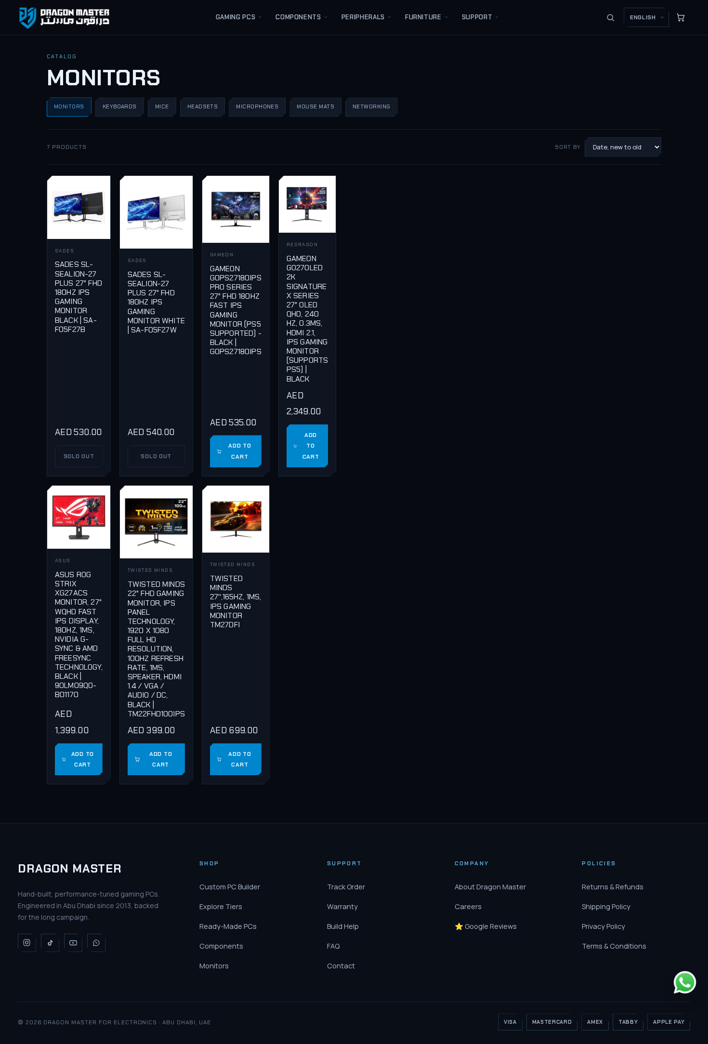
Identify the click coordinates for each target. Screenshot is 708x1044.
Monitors (69, 106)
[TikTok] (50, 943)
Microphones (257, 106)
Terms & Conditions (614, 946)
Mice (162, 106)
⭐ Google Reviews (486, 926)
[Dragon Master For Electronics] (66, 17)
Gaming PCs (236, 17)
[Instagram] (27, 943)
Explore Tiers (220, 906)
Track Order (346, 886)
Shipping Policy (606, 906)
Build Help (343, 926)
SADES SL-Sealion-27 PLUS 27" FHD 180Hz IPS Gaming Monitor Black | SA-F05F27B (78, 296)
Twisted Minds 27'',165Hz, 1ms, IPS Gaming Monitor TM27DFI (236, 601)
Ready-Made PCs (228, 926)
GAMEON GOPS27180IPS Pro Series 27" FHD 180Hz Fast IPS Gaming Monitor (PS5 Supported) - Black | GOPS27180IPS (236, 310)
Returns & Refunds (612, 886)
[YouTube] (73, 943)
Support (477, 17)
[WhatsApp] (96, 943)
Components (298, 17)
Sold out (79, 456)
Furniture (423, 17)
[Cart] (680, 17)
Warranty (342, 906)
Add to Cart (239, 451)
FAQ (333, 946)
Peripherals (363, 17)
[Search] (610, 17)
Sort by (568, 147)
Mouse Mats (315, 106)
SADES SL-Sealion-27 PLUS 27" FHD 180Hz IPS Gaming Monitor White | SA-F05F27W (156, 302)
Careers (468, 906)
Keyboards (120, 106)
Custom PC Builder (229, 886)
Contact (341, 965)
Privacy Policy (603, 926)
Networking (372, 106)
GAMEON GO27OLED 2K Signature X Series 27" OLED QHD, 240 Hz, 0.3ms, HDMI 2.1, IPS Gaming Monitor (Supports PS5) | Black (307, 318)
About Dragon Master (490, 886)
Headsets (202, 106)
